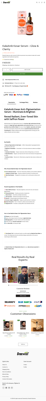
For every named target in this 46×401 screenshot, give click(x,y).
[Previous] (4, 273)
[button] (1, 2)
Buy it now (22, 73)
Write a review (23, 295)
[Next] (42, 273)
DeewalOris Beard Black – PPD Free (37, 333)
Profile (25, 367)
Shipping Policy (5, 369)
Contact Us (5, 367)
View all (23, 344)
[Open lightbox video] (23, 275)
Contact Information (7, 379)
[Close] (10, 393)
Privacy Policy (5, 376)
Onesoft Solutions (32, 398)
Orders (25, 364)
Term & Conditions (6, 372)
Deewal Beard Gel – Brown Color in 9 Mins (9, 333)
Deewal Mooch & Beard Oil (23, 333)
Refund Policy (5, 374)
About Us (4, 364)
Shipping (4, 65)
